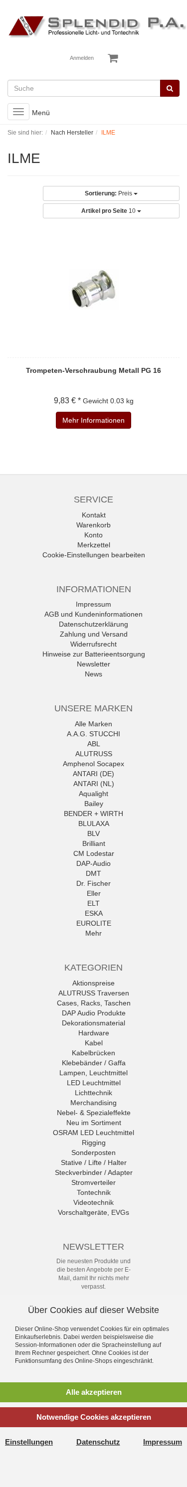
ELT (93, 903)
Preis (109, 193)
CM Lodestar (93, 853)
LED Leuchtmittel (94, 1083)
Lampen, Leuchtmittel (93, 1073)
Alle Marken (93, 724)
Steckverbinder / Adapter (94, 1172)
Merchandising (93, 1103)
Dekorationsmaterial (93, 1023)
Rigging (94, 1143)
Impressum (93, 604)
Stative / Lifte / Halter (94, 1162)
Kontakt (94, 515)
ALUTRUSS (93, 754)
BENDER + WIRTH (93, 814)
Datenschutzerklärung (93, 624)
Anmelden (82, 58)
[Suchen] (170, 88)
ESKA (94, 913)
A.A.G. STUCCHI (93, 734)
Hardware (93, 1033)
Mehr (93, 933)
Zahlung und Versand (94, 634)
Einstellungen (29, 1442)
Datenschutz (98, 1442)
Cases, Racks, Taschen (94, 1003)
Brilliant (93, 843)
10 (109, 210)
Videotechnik (93, 1202)
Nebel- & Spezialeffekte (94, 1113)
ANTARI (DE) (93, 774)
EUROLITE (93, 923)
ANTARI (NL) (93, 784)
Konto (93, 535)
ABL (93, 744)
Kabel (94, 1043)
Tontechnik (94, 1192)
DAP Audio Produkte (94, 1013)
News (93, 674)
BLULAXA (93, 823)
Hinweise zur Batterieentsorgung (93, 654)
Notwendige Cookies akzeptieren (93, 1417)
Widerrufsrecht (93, 644)
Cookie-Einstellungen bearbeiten (93, 555)
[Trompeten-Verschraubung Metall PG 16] (93, 289)
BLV (93, 833)
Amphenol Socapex (93, 764)
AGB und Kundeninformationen (93, 614)
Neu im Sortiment (93, 1123)
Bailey (93, 804)
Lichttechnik (93, 1093)
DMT (93, 873)
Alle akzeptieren (94, 1392)
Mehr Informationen (93, 420)
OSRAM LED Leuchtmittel (93, 1133)
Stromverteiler (93, 1182)
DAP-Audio (93, 863)
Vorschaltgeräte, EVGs (93, 1212)
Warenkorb (93, 525)
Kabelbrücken (93, 1053)
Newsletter (93, 664)
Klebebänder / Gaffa (94, 1063)
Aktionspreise (93, 983)
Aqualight (93, 794)
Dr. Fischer (93, 883)
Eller (94, 893)
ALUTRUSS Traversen (93, 993)
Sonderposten (93, 1153)
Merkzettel (93, 545)
